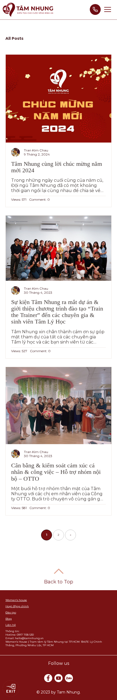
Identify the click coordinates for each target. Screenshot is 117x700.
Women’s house (16, 600)
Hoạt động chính (17, 606)
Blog (8, 618)
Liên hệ (10, 625)
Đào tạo (10, 612)
